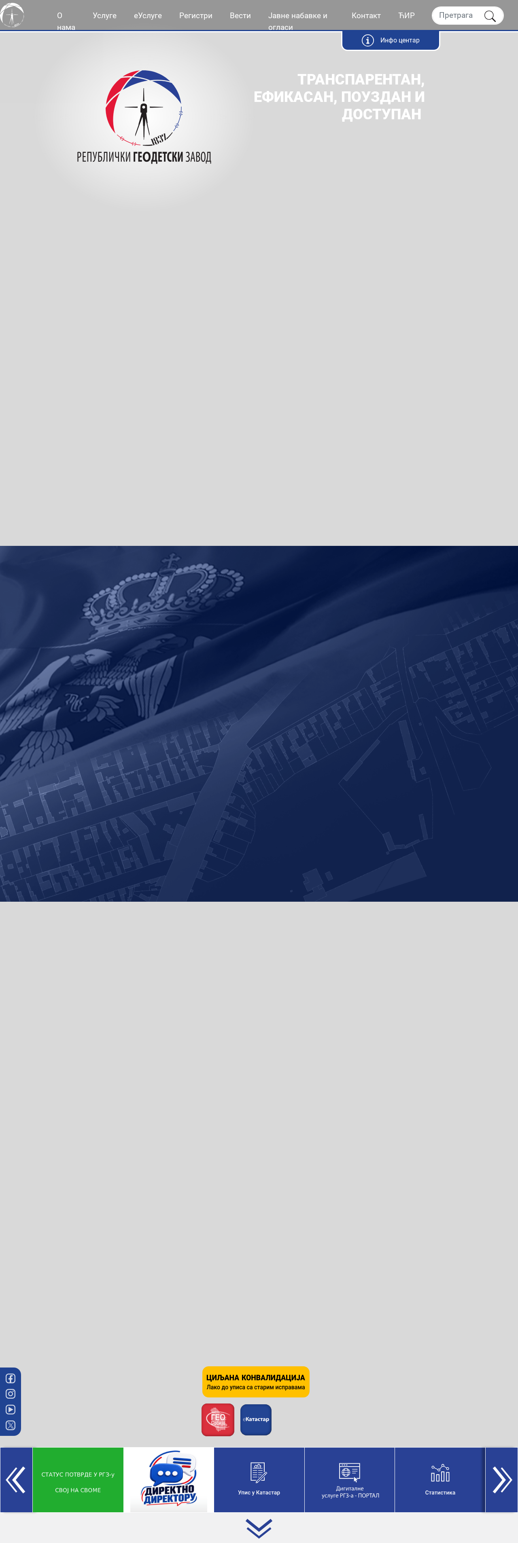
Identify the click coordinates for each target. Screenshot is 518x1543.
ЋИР (406, 15)
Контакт (366, 15)
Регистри (195, 15)
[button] (16, 1480)
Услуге (105, 15)
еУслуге (148, 15)
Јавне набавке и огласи (297, 21)
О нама (66, 21)
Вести (240, 15)
